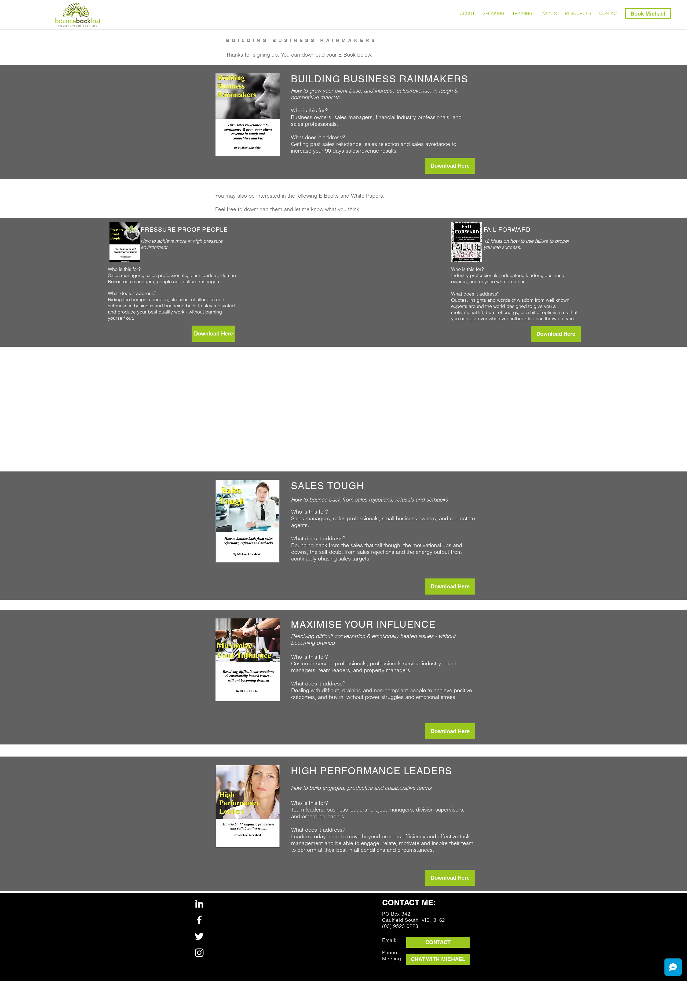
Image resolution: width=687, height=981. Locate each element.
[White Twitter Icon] (199, 936)
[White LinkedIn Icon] (199, 903)
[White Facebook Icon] (199, 920)
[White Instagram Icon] (199, 952)
